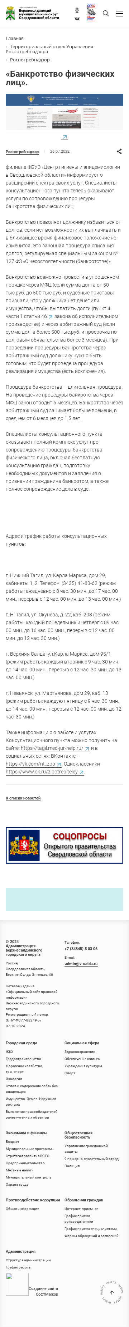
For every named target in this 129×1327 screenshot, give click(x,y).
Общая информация (22, 1209)
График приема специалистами (90, 1229)
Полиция (72, 1166)
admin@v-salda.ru (81, 964)
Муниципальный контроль (28, 1177)
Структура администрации (28, 1260)
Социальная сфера (81, 1043)
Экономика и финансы (26, 1133)
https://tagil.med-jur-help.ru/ (52, 748)
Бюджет (12, 1142)
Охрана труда (17, 1184)
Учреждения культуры (83, 1066)
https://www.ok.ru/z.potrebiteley (42, 771)
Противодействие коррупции (33, 1200)
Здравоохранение (79, 1052)
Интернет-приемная (81, 1209)
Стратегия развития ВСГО (27, 1156)
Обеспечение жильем (82, 1059)
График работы (19, 1267)
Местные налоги (20, 1170)
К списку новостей (23, 798)
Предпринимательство (25, 1163)
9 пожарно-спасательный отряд (91, 1159)
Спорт (69, 1073)
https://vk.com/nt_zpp (30, 764)
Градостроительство (23, 1059)
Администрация (20, 1251)
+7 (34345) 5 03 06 (80, 949)
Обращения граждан (83, 1200)
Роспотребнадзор (22, 152)
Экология (14, 1079)
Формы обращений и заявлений (91, 1236)
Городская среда (21, 1043)
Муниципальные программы (30, 1149)
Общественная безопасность (78, 1135)
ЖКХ (9, 1052)
